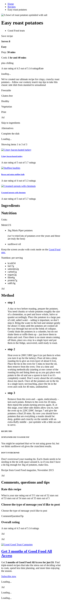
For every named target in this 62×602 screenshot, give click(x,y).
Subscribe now (8, 576)
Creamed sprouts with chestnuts (13, 192)
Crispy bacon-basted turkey (12, 156)
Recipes (12, 6)
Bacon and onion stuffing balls (12, 174)
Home (11, 4)
